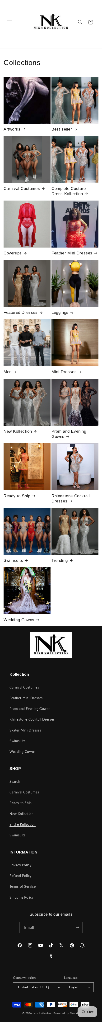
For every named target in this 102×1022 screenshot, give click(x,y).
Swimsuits (13, 560)
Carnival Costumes (22, 188)
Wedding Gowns (19, 620)
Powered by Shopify (66, 1013)
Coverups (13, 253)
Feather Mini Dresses (72, 253)
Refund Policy (20, 876)
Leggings (60, 312)
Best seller (61, 129)
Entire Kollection (22, 824)
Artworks (12, 129)
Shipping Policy (21, 897)
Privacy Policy (20, 865)
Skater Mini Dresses (25, 730)
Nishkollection (42, 1013)
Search (14, 781)
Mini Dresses (64, 372)
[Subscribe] (77, 927)
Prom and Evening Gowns (68, 434)
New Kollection (18, 431)
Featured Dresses (21, 312)
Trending (59, 560)
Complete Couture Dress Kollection (68, 191)
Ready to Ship (17, 496)
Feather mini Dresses (26, 698)
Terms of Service (22, 886)
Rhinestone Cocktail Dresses (70, 498)
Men (8, 372)
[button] (9, 22)
